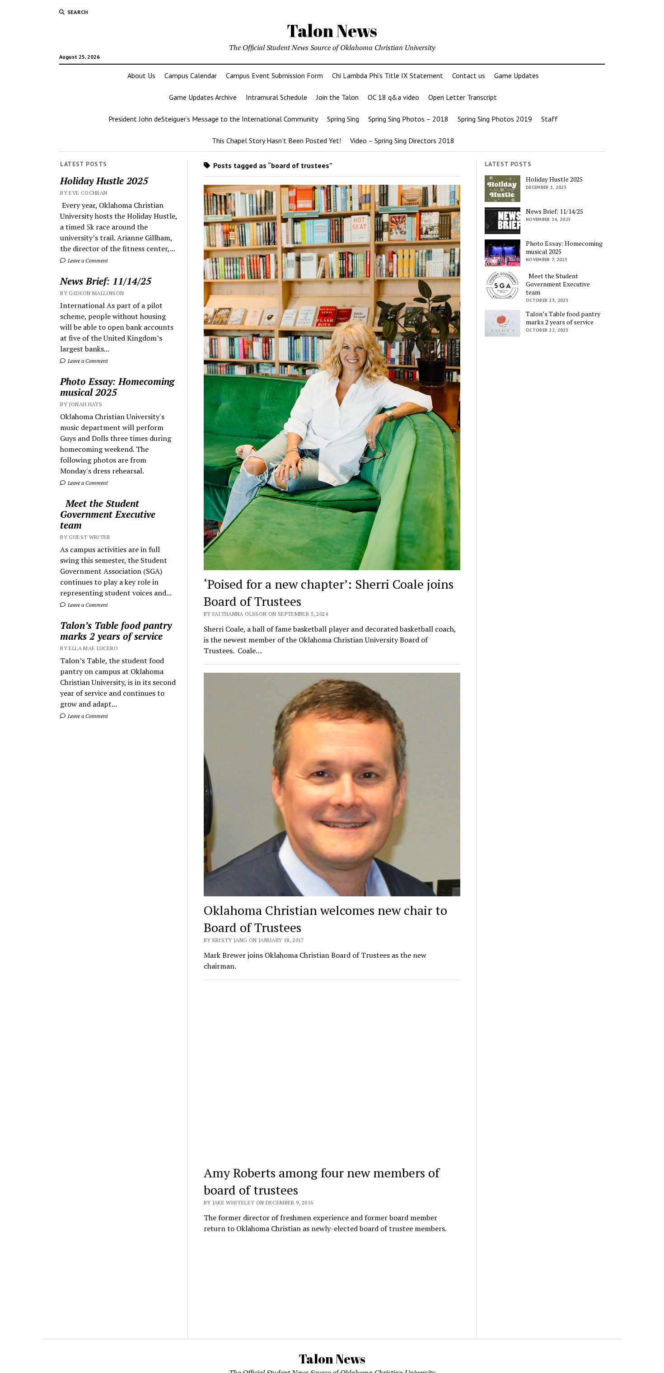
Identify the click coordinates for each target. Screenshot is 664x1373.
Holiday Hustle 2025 (104, 180)
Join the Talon (337, 97)
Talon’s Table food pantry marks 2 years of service (116, 631)
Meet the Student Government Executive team (107, 514)
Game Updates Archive (203, 97)
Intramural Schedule (276, 97)
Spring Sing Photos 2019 (495, 118)
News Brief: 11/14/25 (105, 281)
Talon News (332, 30)
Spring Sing (343, 118)
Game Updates (516, 75)
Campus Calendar (190, 75)
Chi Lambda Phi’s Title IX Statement (387, 75)
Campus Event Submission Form (274, 75)
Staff (549, 118)
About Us (141, 75)
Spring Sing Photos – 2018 (408, 118)
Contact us (468, 75)
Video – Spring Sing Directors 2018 (402, 140)
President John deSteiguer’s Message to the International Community (213, 118)
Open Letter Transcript (462, 97)
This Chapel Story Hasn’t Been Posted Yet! (276, 140)
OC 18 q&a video (393, 97)
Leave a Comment (87, 260)
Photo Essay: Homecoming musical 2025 (117, 387)
